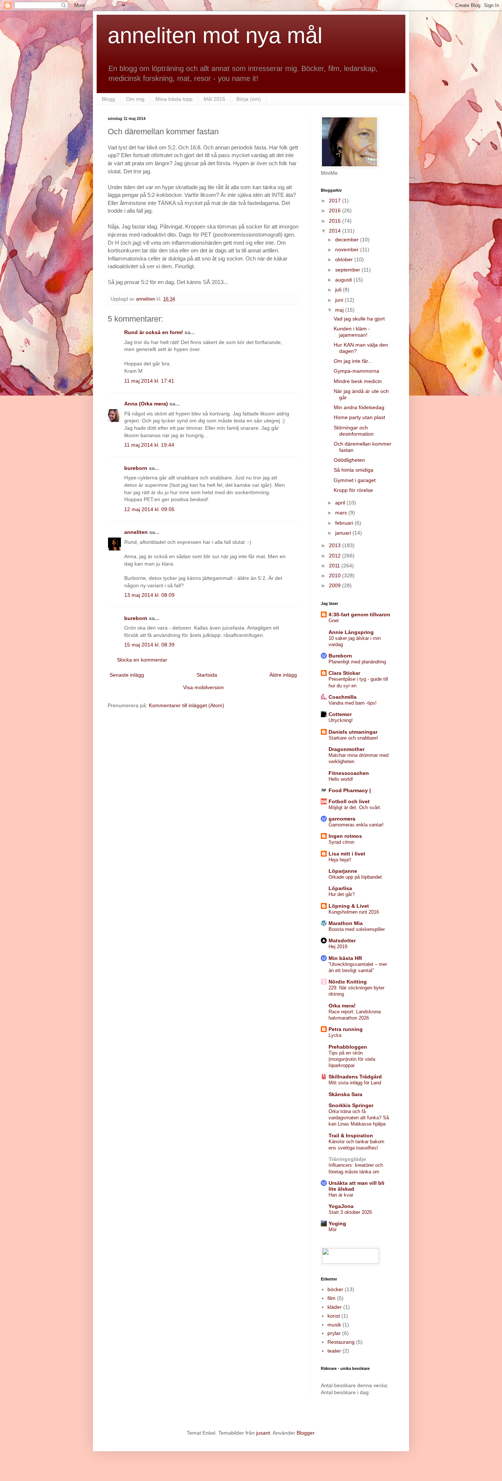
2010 (335, 575)
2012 (335, 556)
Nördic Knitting (348, 982)
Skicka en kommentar (142, 660)
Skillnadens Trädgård (355, 1077)
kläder (334, 1307)
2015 (335, 221)
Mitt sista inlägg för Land (355, 1082)
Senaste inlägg (127, 675)
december (347, 239)
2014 (335, 231)
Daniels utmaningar (353, 732)
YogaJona (341, 1206)
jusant (263, 1433)
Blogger (305, 1433)
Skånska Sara (345, 1094)
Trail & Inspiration (351, 1135)
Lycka (335, 1035)
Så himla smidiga (353, 470)
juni (340, 300)
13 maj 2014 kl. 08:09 (149, 595)
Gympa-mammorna (356, 371)
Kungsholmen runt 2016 (354, 912)
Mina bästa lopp (174, 99)
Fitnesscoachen (349, 773)
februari (345, 523)
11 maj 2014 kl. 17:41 (149, 381)
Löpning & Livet (349, 906)
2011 (335, 565)
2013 (335, 545)
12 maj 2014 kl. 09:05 (149, 509)
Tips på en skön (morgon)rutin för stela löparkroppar (352, 1059)
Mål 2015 (214, 99)
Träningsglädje (347, 1159)
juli (339, 290)
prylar (334, 1333)
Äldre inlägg (283, 675)
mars (341, 512)
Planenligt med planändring (357, 662)
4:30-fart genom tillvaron (359, 614)
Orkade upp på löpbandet (355, 877)
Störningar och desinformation (354, 431)
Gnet (334, 620)
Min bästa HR (345, 958)
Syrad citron (341, 842)
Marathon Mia (346, 923)
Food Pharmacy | (350, 790)
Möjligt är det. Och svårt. (355, 807)
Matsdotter (342, 940)
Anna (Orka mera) (146, 404)
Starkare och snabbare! (353, 738)
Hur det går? (342, 894)
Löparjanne (343, 871)
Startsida (207, 675)
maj (340, 310)
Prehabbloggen (348, 1047)
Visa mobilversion (203, 687)
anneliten (136, 532)
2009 (335, 585)
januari (343, 533)
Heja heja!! (340, 859)
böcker (335, 1289)
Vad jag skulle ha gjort (359, 319)
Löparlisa (340, 888)
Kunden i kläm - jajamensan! (352, 332)
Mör (333, 1229)
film (331, 1298)
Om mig (135, 99)
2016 (335, 210)
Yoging (337, 1223)
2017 (335, 200)
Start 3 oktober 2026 (350, 1212)
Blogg (108, 99)
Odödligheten (349, 460)
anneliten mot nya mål (215, 35)
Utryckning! (341, 720)
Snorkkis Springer (351, 1105)
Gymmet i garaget (355, 480)
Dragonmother (347, 749)
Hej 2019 (338, 946)
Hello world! (341, 779)
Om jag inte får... (353, 361)
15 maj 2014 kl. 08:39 (149, 645)
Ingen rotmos (345, 836)
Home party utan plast (359, 417)
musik (334, 1325)
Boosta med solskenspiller (357, 929)
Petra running (346, 1029)
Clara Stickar (344, 673)
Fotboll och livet (349, 801)
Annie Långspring (351, 632)
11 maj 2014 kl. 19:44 (149, 445)
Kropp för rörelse (353, 490)
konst (333, 1316)
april (341, 503)
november (347, 249)
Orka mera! (342, 1006)
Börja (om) (248, 99)
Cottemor (340, 714)
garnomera (342, 819)
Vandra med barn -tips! (353, 703)
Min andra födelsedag (359, 407)
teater (334, 1351)
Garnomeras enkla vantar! (356, 825)
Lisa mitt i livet (347, 854)
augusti (344, 280)
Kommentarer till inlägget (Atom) (186, 705)
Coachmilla (342, 697)
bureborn (135, 468)
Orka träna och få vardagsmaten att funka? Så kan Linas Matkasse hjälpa (359, 1118)
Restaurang (341, 1342)
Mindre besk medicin (358, 381)
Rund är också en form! (153, 332)
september (348, 270)
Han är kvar (341, 1195)
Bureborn (340, 656)
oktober (344, 259)
